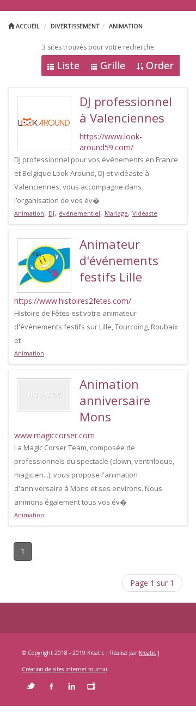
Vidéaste (144, 213)
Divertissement (75, 26)
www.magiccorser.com (54, 435)
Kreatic (147, 653)
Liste (68, 65)
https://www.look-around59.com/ (110, 141)
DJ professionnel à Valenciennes (125, 109)
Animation (126, 26)
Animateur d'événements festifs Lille (118, 260)
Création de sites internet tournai (64, 669)
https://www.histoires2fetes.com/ (72, 301)
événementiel (79, 213)
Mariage (116, 213)
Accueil (27, 26)
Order (160, 65)
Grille (112, 65)
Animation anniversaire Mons (114, 400)
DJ (51, 213)
